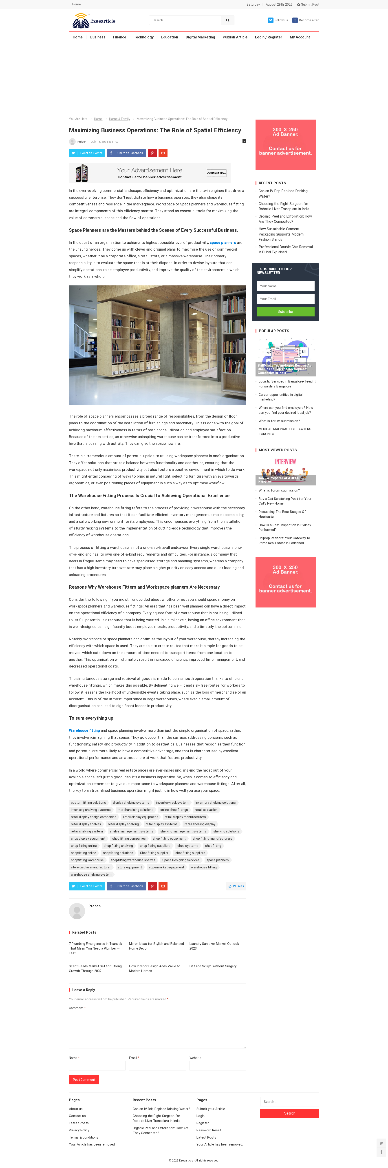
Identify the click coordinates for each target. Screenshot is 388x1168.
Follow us (281, 20)
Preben (82, 141)
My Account (300, 37)
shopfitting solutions (118, 853)
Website (195, 1058)
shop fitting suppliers (155, 846)
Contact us (77, 1116)
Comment (77, 1008)
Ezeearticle (186, 1160)
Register (202, 1123)
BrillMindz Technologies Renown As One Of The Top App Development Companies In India (284, 369)
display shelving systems (131, 802)
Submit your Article (210, 1109)
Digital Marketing (200, 37)
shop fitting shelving (118, 846)
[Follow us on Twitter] (381, 1143)
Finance (119, 37)
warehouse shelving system (91, 874)
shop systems (187, 846)
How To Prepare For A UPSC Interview (278, 480)
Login (200, 1116)
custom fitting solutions (88, 802)
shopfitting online (83, 853)
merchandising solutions (135, 810)
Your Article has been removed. (92, 1144)
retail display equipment (140, 817)
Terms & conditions (83, 1137)
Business (98, 37)
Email (134, 1058)
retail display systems (162, 824)
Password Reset (208, 1130)
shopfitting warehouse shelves (133, 860)
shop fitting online (84, 846)
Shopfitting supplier (154, 853)
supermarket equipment (166, 867)
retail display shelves (86, 824)
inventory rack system (172, 802)
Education (169, 37)
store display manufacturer (91, 867)
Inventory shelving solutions (216, 802)
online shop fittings (174, 810)
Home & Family (119, 119)
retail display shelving (123, 824)
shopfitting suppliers (190, 853)
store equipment (130, 867)
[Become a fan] (381, 1152)
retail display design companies (93, 817)
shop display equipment (88, 838)
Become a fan (309, 20)
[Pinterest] (152, 153)
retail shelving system (87, 831)
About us (76, 1109)
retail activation (206, 810)
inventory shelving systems (91, 810)
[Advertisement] (194, 76)
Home (76, 4)
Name (74, 1058)
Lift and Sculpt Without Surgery (213, 966)
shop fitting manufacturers (212, 838)
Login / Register (268, 37)
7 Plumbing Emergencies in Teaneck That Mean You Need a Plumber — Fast (95, 948)
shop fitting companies (129, 838)
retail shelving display (200, 824)
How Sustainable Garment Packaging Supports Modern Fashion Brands (281, 234)
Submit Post (309, 4)
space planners (218, 860)
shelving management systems (183, 831)
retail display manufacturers (185, 817)
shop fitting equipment (169, 838)
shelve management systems (131, 831)
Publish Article (235, 37)
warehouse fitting (204, 867)
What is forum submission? (279, 421)
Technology (144, 37)
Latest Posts (79, 1123)
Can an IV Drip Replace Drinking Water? (161, 1109)
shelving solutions (226, 831)
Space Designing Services (181, 860)
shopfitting (213, 846)
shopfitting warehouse (87, 860)
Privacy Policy (79, 1130)
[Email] (163, 153)
